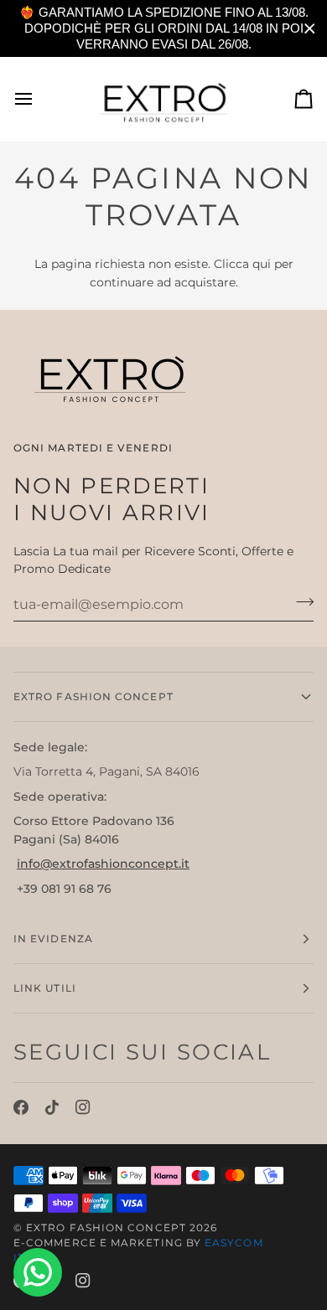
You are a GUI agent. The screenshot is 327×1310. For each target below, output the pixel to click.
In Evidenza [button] (53, 938)
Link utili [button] (44, 988)
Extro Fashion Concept (106, 1227)
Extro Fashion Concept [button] (93, 696)
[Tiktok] (52, 1107)
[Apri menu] (38, 99)
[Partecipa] (300, 602)
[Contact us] (37, 1272)
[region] (163, 28)
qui (261, 263)
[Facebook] (21, 1107)
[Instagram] (83, 1107)
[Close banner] (309, 29)
